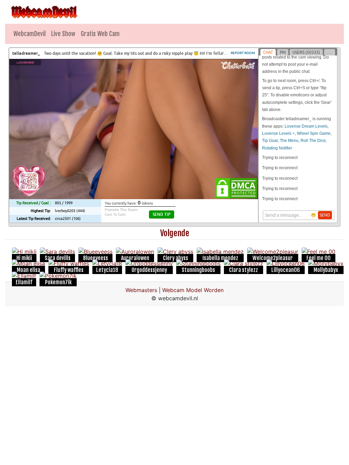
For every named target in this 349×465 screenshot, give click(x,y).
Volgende (174, 233)
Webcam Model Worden (193, 290)
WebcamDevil (29, 33)
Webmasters (141, 290)
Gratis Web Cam (100, 33)
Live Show (63, 33)
